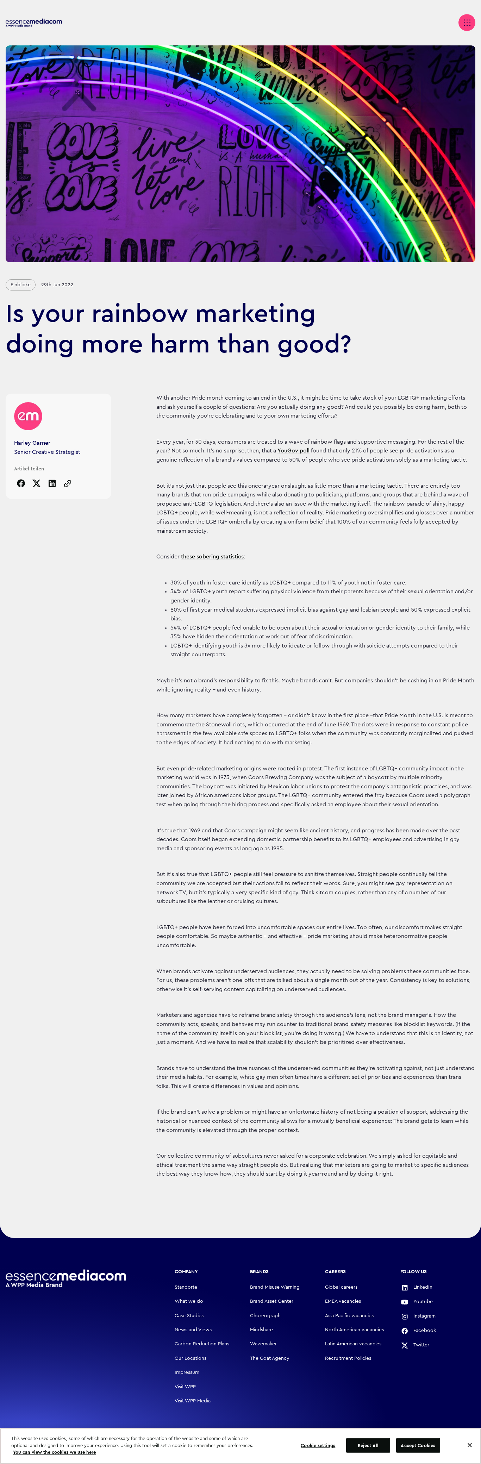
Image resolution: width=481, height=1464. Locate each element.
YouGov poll (293, 450)
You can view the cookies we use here (54, 1452)
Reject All (368, 1445)
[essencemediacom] (34, 23)
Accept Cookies (418, 1445)
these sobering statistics (212, 556)
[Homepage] (66, 1278)
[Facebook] (21, 483)
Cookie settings (318, 1445)
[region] (240, 1446)
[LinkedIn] (52, 483)
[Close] (469, 1445)
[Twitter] (37, 483)
